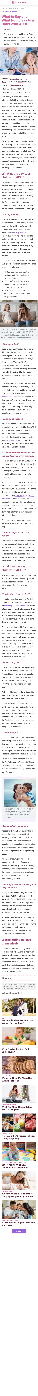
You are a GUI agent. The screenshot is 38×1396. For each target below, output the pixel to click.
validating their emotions (14, 606)
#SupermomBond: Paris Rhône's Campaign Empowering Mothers (18, 1195)
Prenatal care (7, 1133)
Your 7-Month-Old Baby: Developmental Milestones (15, 1166)
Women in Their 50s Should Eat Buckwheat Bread (17, 1079)
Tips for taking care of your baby (14, 1162)
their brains (16, 440)
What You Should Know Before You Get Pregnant (17, 1108)
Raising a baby (7, 1191)
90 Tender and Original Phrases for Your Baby (19, 1224)
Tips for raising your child (10, 11)
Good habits (6, 1076)
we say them (18, 232)
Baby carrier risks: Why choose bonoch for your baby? (17, 1021)
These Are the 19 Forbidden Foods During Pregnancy (18, 1137)
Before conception (9, 1105)
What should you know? (16, 8)
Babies (4, 1018)
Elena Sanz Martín (24, 81)
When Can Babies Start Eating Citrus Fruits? (16, 1050)
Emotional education (10, 1220)
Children (4, 8)
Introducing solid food (10, 1047)
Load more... (19, 1231)
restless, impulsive (9, 397)
